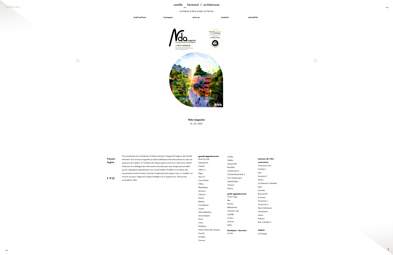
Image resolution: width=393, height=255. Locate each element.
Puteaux (261, 218)
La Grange (262, 233)
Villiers (201, 183)
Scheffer (230, 214)
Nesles (230, 156)
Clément (201, 194)
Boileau (201, 201)
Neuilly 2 (262, 169)
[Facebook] (107, 178)
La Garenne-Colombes (267, 183)
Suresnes (261, 197)
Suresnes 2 (262, 176)
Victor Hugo (232, 196)
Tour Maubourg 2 (234, 177)
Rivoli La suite (203, 159)
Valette (230, 160)
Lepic (260, 186)
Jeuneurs (202, 190)
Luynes (201, 208)
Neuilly (201, 233)
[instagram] (112, 178)
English (110, 162)
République (203, 187)
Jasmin (260, 215)
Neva (200, 222)
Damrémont (203, 162)
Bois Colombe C (264, 222)
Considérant (203, 205)
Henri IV (201, 176)
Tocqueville (232, 163)
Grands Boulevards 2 (236, 174)
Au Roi (230, 233)
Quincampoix (204, 215)
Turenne (201, 240)
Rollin (229, 225)
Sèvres (260, 179)
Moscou (230, 221)
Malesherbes (232, 181)
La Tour (230, 217)
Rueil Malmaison (265, 207)
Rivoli (200, 219)
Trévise (230, 188)
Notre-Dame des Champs (209, 229)
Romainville (263, 193)
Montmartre (263, 211)
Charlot (201, 166)
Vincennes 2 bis (264, 165)
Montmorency (233, 170)
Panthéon (202, 226)
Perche (230, 203)
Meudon (261, 190)
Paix (259, 172)
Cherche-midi (233, 210)
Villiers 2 (202, 169)
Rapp (200, 173)
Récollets (231, 167)
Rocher (201, 198)
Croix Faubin (203, 180)
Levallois (201, 236)
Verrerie (230, 184)
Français (111, 158)
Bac (228, 200)
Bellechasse (232, 207)
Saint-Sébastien (204, 212)
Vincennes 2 (263, 204)
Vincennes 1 (263, 200)
